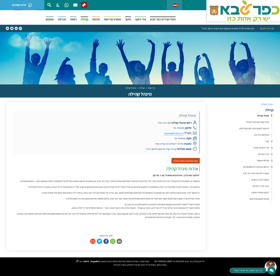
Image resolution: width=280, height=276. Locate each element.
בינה (79, 261)
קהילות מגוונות (263, 160)
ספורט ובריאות (112, 19)
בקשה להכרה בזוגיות (260, 179)
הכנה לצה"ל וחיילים (261, 186)
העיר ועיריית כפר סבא (163, 19)
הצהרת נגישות (132, 261)
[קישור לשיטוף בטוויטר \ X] (99, 241)
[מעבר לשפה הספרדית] (175, 5)
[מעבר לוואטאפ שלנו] (67, 5)
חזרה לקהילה (267, 104)
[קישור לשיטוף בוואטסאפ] (113, 241)
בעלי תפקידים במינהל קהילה (185, 160)
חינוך (128, 19)
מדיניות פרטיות (118, 261)
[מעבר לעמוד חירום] (84, 5)
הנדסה (62, 19)
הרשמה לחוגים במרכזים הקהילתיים (254, 128)
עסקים (50, 19)
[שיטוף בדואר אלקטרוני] (93, 241)
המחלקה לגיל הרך (261, 134)
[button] (58, 5)
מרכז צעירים (263, 154)
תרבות (96, 19)
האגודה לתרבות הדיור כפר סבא (256, 173)
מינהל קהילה (263, 115)
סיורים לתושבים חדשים (259, 198)
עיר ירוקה (140, 19)
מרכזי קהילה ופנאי (261, 147)
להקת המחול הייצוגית (260, 192)
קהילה (84, 19)
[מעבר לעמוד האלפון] (75, 5)
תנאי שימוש (106, 261)
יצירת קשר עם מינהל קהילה (257, 122)
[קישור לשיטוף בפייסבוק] (106, 241)
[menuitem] (241, 116)
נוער (267, 141)
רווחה (73, 19)
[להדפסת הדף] (119, 241)
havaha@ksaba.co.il (174, 133)
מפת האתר (144, 261)
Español (95, 261)
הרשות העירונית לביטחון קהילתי (256, 166)
